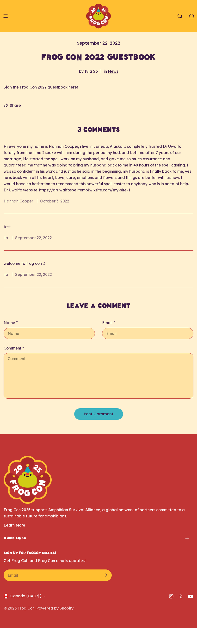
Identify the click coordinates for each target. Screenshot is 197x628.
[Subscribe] (106, 575)
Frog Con (26, 608)
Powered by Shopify (55, 608)
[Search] (180, 16)
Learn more (14, 525)
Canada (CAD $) (26, 596)
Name (11, 322)
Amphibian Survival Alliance (74, 509)
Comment (14, 348)
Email (108, 322)
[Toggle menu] (5, 16)
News (113, 71)
